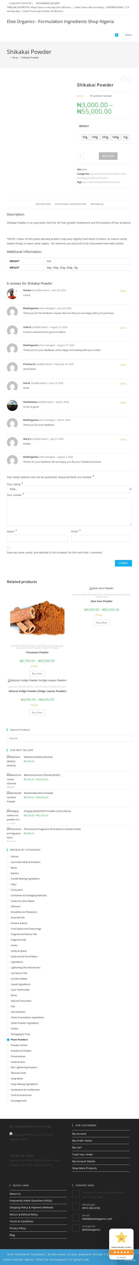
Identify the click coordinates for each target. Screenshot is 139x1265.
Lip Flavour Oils (19, 973)
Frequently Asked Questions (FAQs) (31, 1200)
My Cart (77, 1147)
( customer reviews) (100, 95)
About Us (15, 1193)
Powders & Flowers (97, 178)
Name (12, 531)
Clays (13, 884)
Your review (15, 495)
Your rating (15, 484)
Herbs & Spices (19, 950)
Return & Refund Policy (24, 1214)
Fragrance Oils (18, 939)
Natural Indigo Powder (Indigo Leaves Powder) (37, 691)
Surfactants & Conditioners (25, 1089)
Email (76, 531)
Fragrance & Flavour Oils (24, 934)
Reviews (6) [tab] (97, 204)
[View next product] (129, 79)
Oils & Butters (18, 1011)
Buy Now (108, 156)
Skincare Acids (18, 1073)
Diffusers (15, 906)
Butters (15, 873)
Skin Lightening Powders (24, 1067)
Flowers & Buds (19, 923)
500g (69, 267)
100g (55, 267)
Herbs (14, 945)
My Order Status (82, 1140)
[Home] (8, 57)
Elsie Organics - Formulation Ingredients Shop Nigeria (60, 21)
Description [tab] (42, 204)
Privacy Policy (18, 1228)
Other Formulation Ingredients (27, 1017)
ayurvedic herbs (91, 182)
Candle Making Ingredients (25, 878)
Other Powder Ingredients (25, 1023)
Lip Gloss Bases (19, 978)
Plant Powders (34, 647)
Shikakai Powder (30, 57)
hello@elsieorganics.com (97, 1218)
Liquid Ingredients (20, 984)
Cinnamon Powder (37, 652)
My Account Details (83, 1161)
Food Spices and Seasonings (50, 645)
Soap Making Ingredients (24, 1084)
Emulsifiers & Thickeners (24, 912)
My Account (79, 1133)
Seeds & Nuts (102, 596)
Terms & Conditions (21, 1221)
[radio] (85, 137)
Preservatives (18, 1056)
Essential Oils (18, 917)
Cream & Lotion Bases (22, 901)
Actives (14, 856)
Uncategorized (18, 1100)
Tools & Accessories (21, 1095)
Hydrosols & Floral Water (24, 956)
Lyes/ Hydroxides (20, 989)
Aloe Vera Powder (102, 601)
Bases (14, 867)
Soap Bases (17, 1078)
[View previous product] (123, 79)
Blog (12, 1235)
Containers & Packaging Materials (29, 895)
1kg (75, 267)
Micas (14, 995)
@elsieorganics (91, 1229)
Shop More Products (84, 1168)
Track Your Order (82, 1154)
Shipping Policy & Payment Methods (31, 1207)
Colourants (17, 889)
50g (49, 267)
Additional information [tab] (70, 204)
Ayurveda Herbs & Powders (105, 173)
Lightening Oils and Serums (25, 967)
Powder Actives (19, 1045)
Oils (13, 1006)
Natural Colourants (21, 1000)
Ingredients (21, 647)
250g (62, 267)
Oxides (14, 1028)
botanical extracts (110, 182)
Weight (84, 126)
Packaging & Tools (20, 1034)
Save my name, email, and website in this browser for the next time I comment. (55, 552)
